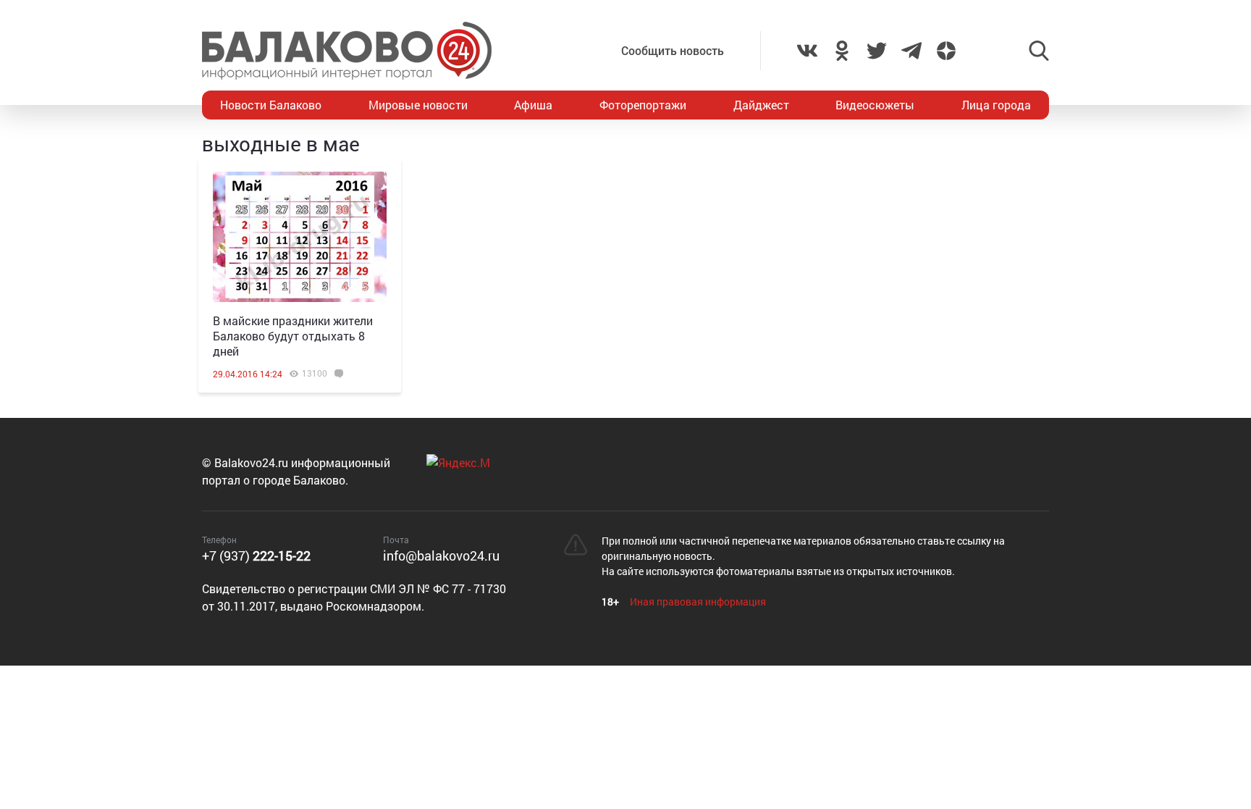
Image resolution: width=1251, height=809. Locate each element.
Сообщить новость (672, 50)
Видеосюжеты (874, 104)
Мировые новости (418, 104)
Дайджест (761, 104)
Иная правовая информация (698, 601)
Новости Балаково (270, 104)
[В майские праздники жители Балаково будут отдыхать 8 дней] (300, 237)
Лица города (996, 104)
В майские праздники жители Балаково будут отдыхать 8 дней (293, 336)
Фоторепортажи (642, 104)
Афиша (533, 104)
